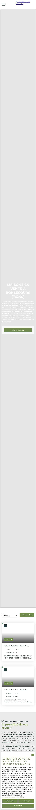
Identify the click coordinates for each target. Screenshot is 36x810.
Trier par (4, 614)
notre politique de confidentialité (12, 797)
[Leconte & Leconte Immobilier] (25, 4)
